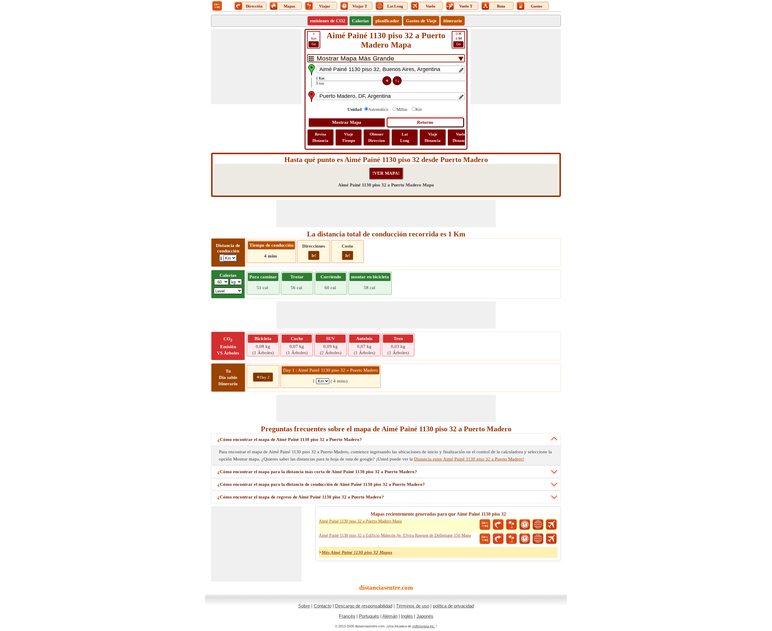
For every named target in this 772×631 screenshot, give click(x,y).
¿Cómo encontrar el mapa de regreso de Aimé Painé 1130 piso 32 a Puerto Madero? (300, 497)
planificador (387, 20)
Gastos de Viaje (421, 20)
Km (313, 39)
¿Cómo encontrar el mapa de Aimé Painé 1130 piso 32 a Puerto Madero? (289, 439)
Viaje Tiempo (348, 137)
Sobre (304, 605)
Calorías (360, 20)
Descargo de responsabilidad (363, 605)
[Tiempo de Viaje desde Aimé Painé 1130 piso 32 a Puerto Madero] (525, 525)
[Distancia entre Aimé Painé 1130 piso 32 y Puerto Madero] (485, 525)
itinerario (452, 20)
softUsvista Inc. (423, 626)
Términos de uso (412, 605)
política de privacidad (453, 605)
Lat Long (404, 137)
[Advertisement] (256, 66)
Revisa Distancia (320, 137)
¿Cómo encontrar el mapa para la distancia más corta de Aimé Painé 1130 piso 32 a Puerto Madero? (317, 471)
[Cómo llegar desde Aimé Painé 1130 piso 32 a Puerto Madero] (498, 525)
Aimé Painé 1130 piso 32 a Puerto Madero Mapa (360, 521)
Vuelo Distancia (461, 137)
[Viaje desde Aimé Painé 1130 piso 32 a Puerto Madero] (511, 525)
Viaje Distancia (433, 137)
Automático (378, 109)
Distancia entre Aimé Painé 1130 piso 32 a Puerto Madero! (469, 459)
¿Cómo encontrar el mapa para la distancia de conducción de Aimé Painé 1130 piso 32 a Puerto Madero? (321, 484)
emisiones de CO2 (327, 20)
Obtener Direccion (376, 137)
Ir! (314, 255)
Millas (402, 109)
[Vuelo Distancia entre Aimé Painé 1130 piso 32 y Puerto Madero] (551, 525)
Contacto (322, 605)
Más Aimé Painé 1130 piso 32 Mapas (356, 552)
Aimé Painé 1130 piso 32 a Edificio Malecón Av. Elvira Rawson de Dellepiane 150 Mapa (395, 535)
